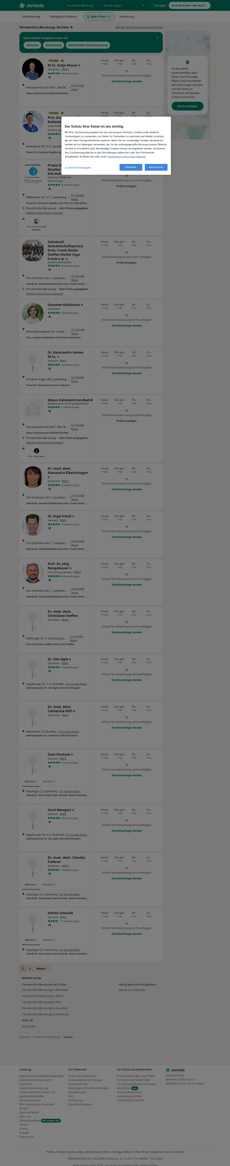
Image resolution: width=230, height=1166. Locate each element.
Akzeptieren (156, 167)
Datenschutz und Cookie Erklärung (126, 156)
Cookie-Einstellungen (78, 167)
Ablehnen (131, 167)
